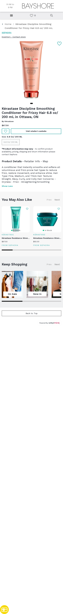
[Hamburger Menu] (11, 15)
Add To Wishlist (5, 131)
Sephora (6, 33)
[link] (31, 15)
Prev (49, 199)
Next (57, 199)
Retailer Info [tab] (32, 161)
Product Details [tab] (12, 161)
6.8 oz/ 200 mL (11, 142)
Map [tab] (45, 161)
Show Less (7, 186)
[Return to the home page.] (38, 5)
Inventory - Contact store (14, 37)
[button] (31, 103)
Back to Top (32, 313)
